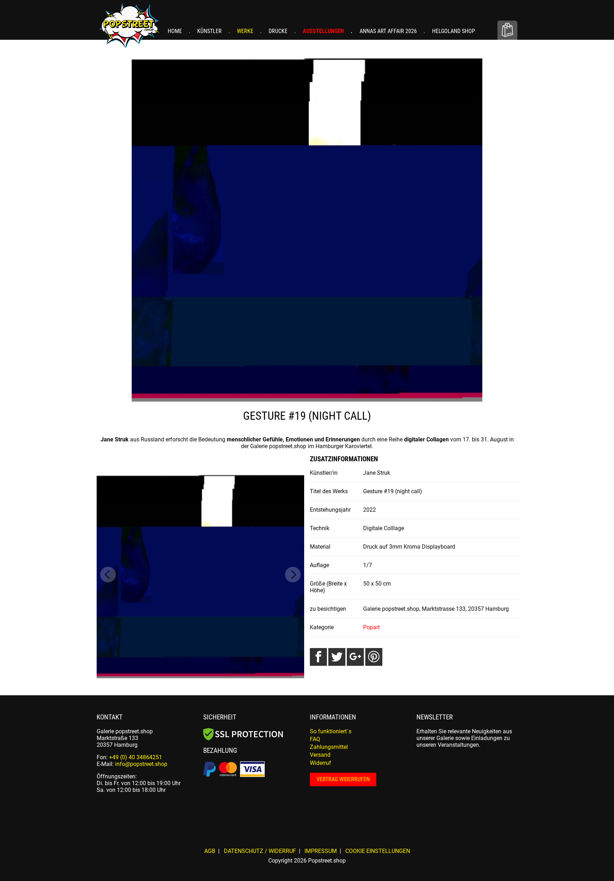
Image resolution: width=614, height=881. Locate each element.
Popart (371, 627)
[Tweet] (336, 657)
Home (175, 31)
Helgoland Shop (453, 31)
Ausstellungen (324, 31)
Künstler (210, 31)
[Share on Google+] (355, 657)
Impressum (321, 851)
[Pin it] (373, 657)
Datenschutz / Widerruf (260, 851)
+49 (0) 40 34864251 (135, 757)
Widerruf (320, 763)
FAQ (315, 739)
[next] (293, 574)
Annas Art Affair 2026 (389, 31)
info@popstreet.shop (141, 764)
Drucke (279, 31)
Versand (320, 754)
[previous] (108, 574)
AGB (209, 851)
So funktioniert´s (330, 731)
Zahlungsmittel (329, 747)
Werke (246, 31)
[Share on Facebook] (318, 657)
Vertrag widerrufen (343, 779)
